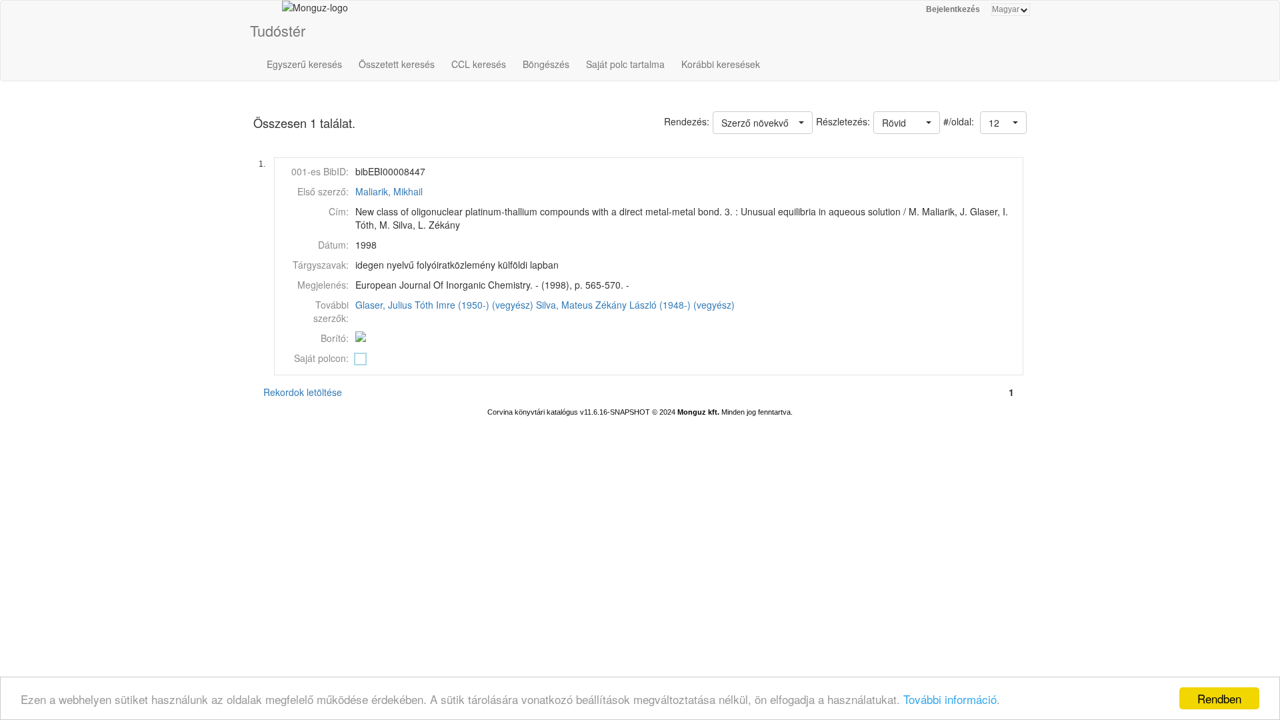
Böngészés (546, 64)
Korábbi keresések (720, 64)
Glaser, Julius (383, 304)
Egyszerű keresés (304, 64)
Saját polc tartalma (625, 64)
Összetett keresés (397, 64)
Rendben (1219, 698)
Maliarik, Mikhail (389, 191)
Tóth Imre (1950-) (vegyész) (474, 304)
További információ (950, 699)
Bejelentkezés (953, 9)
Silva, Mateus (564, 304)
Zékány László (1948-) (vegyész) (665, 304)
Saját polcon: (321, 358)
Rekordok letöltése (302, 392)
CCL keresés (478, 64)
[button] (1003, 122)
